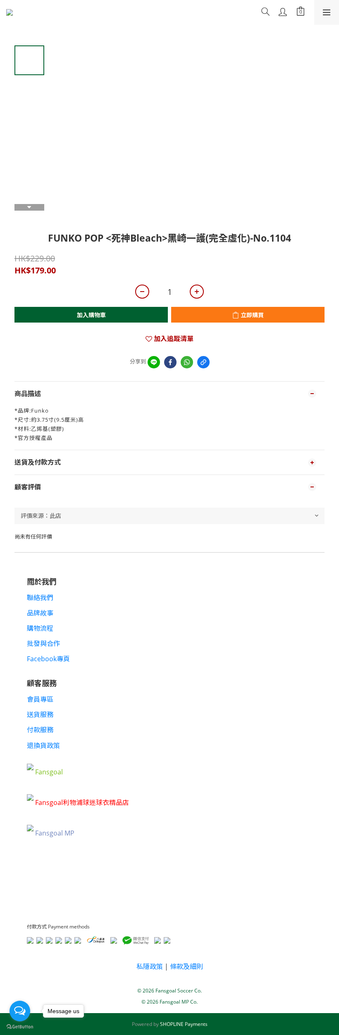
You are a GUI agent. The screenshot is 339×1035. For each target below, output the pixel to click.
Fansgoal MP (54, 833)
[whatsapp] (187, 362)
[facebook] (170, 362)
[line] (154, 362)
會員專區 (40, 699)
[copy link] (203, 362)
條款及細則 (186, 966)
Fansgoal (49, 771)
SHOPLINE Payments (184, 1024)
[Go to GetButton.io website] (20, 1026)
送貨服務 (40, 714)
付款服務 (40, 729)
